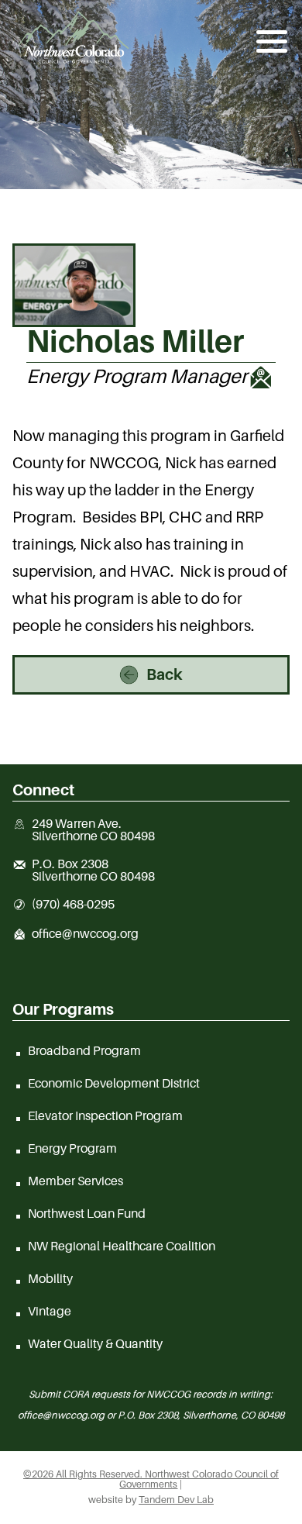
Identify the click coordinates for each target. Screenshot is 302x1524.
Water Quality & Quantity (95, 1343)
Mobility (50, 1278)
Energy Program (72, 1148)
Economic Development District (114, 1083)
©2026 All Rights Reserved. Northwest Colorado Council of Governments (151, 1479)
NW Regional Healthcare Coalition (121, 1245)
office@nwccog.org (85, 934)
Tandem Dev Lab (176, 1499)
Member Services (75, 1180)
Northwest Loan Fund (87, 1213)
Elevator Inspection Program (105, 1115)
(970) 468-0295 (73, 905)
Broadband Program (84, 1050)
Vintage (49, 1311)
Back (164, 674)
